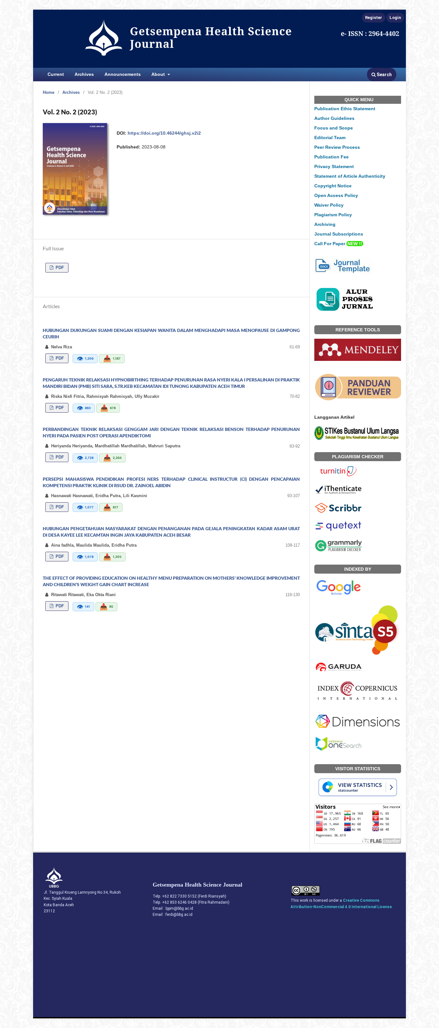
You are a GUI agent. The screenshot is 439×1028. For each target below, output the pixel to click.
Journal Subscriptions (338, 234)
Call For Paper (338, 243)
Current (56, 74)
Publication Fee (331, 156)
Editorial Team (329, 137)
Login (395, 17)
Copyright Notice (333, 185)
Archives (84, 74)
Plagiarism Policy (333, 214)
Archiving (325, 224)
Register (373, 17)
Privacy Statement (334, 166)
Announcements (122, 74)
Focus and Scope (333, 127)
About (158, 74)
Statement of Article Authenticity (349, 176)
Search (384, 74)
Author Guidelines (334, 118)
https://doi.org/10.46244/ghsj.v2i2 (164, 133)
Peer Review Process (337, 147)
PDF (59, 267)
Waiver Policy (329, 205)
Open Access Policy (336, 195)
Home (48, 92)
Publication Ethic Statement (344, 108)
